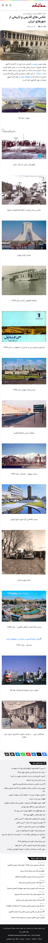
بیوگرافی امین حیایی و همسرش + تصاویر (31, 826)
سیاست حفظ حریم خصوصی (15, 939)
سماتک (39, 73)
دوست (34, 64)
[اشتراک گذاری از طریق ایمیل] (11, 754)
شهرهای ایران (26, 76)
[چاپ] (6, 754)
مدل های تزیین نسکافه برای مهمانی (33, 807)
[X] (38, 754)
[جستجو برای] (7, 6)
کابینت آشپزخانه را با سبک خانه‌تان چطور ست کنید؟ (27, 776)
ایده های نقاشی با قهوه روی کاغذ (34, 815)
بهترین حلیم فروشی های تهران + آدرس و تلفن (30, 819)
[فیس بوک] (44, 754)
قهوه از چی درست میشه (37, 799)
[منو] (3, 6)
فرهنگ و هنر (37, 14)
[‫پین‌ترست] (27, 754)
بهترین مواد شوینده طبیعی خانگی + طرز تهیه (30, 845)
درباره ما (27, 939)
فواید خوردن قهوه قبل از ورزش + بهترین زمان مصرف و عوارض (24, 803)
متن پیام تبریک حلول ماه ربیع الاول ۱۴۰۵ (31, 841)
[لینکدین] (33, 754)
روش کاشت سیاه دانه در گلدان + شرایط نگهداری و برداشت (26, 849)
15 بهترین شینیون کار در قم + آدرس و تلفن (30, 822)
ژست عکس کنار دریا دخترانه (35, 780)
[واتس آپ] (22, 754)
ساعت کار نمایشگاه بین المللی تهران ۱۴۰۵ (31, 772)
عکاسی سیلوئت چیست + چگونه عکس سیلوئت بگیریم (27, 795)
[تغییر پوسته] (10, 6)
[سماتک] (38, 5)
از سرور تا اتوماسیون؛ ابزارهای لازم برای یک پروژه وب (28, 768)
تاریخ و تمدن (27, 14)
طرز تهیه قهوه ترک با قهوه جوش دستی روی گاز (29, 811)
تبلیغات (33, 939)
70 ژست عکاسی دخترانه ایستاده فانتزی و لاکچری (29, 784)
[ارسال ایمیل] (39, 27)
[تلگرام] (17, 754)
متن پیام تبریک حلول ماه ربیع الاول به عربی (30, 830)
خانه (44, 14)
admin (42, 27)
